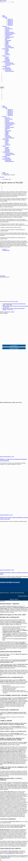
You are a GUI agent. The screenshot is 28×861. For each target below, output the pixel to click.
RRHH (6, 44)
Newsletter (7, 67)
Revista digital (8, 69)
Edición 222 (10, 25)
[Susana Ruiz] (8, 274)
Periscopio (7, 45)
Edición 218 (10, 20)
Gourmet (7, 53)
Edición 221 (10, 23)
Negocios (5, 26)
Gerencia (7, 31)
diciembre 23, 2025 (10, 456)
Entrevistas (7, 59)
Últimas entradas (6, 250)
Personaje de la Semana (10, 33)
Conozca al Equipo (9, 62)
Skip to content (3, 0)
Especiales (7, 27)
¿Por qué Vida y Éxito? (10, 64)
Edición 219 (10, 21)
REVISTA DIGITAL (7, 68)
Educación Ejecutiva (9, 32)
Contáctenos (7, 65)
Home (4, 172)
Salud (6, 52)
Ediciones (5, 16)
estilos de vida (7, 311)
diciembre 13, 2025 (10, 569)
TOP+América (8, 46)
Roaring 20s (7, 54)
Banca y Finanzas (9, 28)
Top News (2, 177)
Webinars (7, 56)
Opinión (7, 41)
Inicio (4, 15)
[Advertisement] (10, 375)
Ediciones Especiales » (14, 348)
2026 (6, 18)
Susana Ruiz (2, 275)
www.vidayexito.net (9, 853)
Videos (4, 55)
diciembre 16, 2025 (8, 514)
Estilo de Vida (5, 48)
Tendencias (7, 38)
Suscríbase (5, 66)
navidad (12, 311)
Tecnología (7, 35)
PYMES (7, 42)
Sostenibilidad (8, 40)
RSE (6, 39)
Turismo (7, 51)
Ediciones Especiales (9, 71)
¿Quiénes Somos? (6, 61)
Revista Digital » (14, 345)
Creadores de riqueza (9, 36)
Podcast (6, 58)
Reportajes (7, 60)
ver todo (15, 301)
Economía (7, 29)
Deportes (7, 49)
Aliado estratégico (9, 34)
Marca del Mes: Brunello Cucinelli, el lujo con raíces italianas (15, 306)
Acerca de (5, 249)
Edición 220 (10, 22)
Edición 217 (10, 19)
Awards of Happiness (9, 47)
